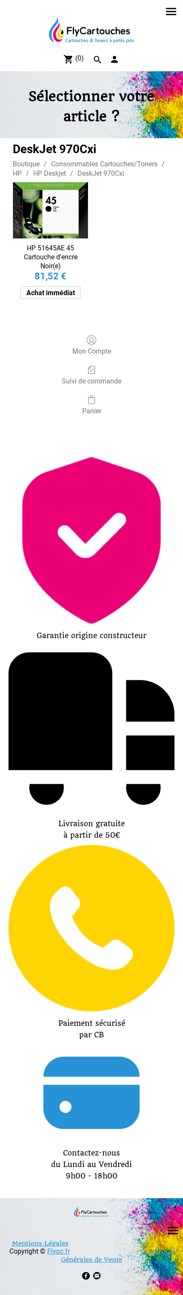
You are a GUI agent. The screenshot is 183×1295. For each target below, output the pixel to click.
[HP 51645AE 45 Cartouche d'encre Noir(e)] (50, 210)
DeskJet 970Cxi (100, 173)
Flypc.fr (58, 1251)
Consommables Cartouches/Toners (104, 164)
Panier (91, 411)
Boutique (26, 164)
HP (17, 173)
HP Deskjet (49, 173)
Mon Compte (91, 351)
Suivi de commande (91, 381)
